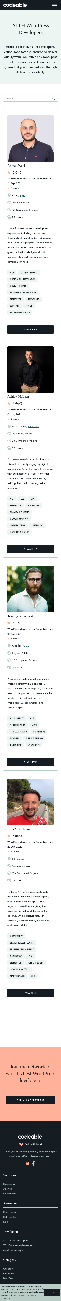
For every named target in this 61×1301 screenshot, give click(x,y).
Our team (8, 1273)
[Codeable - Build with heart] (18, 5)
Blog (5, 1221)
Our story (8, 1268)
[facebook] (33, 1163)
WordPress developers (15, 1240)
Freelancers (9, 1193)
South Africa (33, 426)
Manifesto (8, 1278)
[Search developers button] (53, 98)
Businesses (9, 1183)
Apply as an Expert (13, 1250)
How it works (10, 1212)
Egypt (22, 195)
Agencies (8, 1188)
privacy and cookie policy (30, 1294)
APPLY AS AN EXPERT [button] (31, 1100)
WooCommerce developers (18, 1245)
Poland (26, 645)
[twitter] (27, 1163)
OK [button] (52, 1292)
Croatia (20, 858)
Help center (9, 1217)
